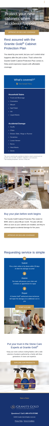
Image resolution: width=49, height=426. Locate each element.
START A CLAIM (24, 307)
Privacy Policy (19, 421)
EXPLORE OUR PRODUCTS (24, 363)
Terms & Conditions (29, 421)
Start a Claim (24, 398)
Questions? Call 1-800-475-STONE (24, 413)
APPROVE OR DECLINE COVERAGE (21, 32)
